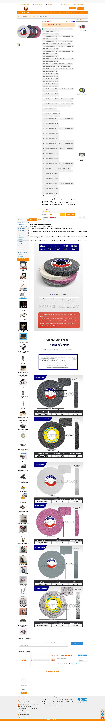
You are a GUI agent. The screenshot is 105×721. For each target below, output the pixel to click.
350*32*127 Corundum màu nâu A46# (50, 175)
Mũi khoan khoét (21, 241)
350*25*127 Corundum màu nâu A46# (50, 153)
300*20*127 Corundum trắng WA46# (50, 36)
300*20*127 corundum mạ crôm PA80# (50, 48)
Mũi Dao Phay (20, 245)
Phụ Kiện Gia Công (27, 16)
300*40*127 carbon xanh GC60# (49, 106)
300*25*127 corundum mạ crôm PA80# (50, 61)
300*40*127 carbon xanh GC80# (64, 106)
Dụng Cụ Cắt (20, 222)
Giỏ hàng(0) (79, 1)
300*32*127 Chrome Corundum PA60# (50, 76)
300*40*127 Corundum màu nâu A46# (50, 81)
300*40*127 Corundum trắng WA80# (50, 91)
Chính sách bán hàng (58, 12)
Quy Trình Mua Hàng (65, 4)
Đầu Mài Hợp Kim (21, 247)
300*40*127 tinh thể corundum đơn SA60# (51, 113)
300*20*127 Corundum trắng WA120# (50, 41)
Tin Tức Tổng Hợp (69, 701)
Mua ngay (62, 214)
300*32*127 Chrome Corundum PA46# (50, 73)
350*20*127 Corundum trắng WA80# (66, 146)
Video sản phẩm (78, 12)
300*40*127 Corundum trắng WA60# (66, 88)
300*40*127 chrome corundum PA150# (50, 103)
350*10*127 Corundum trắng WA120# (50, 126)
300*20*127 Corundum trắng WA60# (66, 36)
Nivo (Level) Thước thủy (22, 252)
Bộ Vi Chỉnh (20, 254)
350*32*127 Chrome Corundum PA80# (50, 193)
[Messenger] (102, 711)
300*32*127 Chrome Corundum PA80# (50, 78)
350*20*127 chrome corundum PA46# (50, 148)
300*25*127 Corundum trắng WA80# (50, 53)
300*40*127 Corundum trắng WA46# (50, 88)
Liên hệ (50, 12)
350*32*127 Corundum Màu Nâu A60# (50, 178)
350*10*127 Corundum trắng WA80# (50, 121)
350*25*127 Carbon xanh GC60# (49, 168)
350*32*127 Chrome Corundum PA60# (50, 190)
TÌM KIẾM (72, 7)
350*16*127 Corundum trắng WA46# (50, 141)
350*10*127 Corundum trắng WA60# (66, 118)
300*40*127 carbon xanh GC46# (66, 103)
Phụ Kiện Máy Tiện (21, 230)
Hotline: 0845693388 (25, 1)
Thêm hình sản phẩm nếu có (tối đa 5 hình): (68, 663)
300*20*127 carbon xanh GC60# (49, 43)
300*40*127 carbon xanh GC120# (49, 108)
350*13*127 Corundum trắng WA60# (66, 128)
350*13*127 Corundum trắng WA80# (50, 131)
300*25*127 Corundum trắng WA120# (50, 56)
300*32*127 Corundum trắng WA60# (66, 68)
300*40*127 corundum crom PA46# (66, 98)
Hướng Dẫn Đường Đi (79, 4)
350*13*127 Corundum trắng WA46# (50, 128)
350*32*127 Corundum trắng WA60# (66, 183)
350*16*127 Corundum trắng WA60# (66, 141)
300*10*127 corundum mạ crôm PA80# (50, 31)
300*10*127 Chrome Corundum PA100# (51, 33)
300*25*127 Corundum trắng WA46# (50, 51)
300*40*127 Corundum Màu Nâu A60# (50, 83)
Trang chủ (19, 16)
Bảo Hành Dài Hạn (38, 4)
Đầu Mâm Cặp (20, 250)
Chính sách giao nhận (58, 701)
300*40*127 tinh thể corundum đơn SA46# (51, 111)
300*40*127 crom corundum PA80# (65, 101)
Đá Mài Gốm (35, 16)
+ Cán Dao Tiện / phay (22, 224)
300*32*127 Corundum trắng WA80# (50, 71)
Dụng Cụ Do (20, 235)
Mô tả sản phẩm (33, 219)
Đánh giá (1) (41, 219)
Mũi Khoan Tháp (21, 237)
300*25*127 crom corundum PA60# (66, 58)
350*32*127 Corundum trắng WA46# (50, 183)
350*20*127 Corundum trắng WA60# (50, 146)
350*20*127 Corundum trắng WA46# (66, 143)
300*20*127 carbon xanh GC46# (66, 41)
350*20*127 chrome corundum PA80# (50, 151)
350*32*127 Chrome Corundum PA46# (50, 188)
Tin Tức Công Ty (69, 699)
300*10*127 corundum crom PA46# (50, 28)
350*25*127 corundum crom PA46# (50, 170)
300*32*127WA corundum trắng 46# (50, 68)
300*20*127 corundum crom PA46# (50, 46)
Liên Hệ (85, 1)
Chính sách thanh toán (58, 699)
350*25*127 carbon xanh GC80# (64, 168)
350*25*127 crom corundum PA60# (65, 170)
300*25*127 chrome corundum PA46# (50, 58)
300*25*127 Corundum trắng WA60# (66, 51)
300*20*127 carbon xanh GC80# (64, 43)
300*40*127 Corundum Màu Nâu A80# (50, 86)
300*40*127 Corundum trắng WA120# (50, 96)
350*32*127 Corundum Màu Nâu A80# (50, 180)
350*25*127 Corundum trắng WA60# (66, 163)
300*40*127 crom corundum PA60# (50, 101)
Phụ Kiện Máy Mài (21, 228)
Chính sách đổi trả (57, 703)
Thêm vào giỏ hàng (70, 214)
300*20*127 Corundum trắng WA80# (50, 38)
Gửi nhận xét (82, 655)
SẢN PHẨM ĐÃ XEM (52, 671)
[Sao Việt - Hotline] (102, 714)
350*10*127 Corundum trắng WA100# (50, 123)
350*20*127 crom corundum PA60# (66, 148)
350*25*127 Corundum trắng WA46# (50, 163)
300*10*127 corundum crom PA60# (65, 28)
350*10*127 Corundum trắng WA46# (50, 118)
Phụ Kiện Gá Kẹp (21, 232)
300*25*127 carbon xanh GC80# (64, 66)
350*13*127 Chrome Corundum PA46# (50, 133)
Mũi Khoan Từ (20, 239)
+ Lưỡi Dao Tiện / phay (22, 226)
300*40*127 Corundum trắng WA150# (50, 98)
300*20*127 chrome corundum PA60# (66, 46)
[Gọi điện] (102, 718)
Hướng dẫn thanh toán (46, 703)
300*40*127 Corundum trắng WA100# (50, 93)
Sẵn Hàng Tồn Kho (51, 4)
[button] (39, 31)
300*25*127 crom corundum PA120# (50, 63)
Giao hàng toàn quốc (24, 4)
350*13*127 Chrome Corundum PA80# (50, 138)
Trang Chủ (38, 12)
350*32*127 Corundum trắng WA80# (50, 185)
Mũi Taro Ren (20, 243)
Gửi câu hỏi (77, 643)
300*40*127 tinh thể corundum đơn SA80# (51, 116)
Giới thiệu (45, 12)
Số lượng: (44, 214)
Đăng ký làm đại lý (69, 12)
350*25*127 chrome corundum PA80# (50, 173)
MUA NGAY (24, 692)
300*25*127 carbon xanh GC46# (65, 63)
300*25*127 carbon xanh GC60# (49, 66)
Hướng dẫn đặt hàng (46, 704)
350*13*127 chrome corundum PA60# (50, 136)
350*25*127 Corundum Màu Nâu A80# (50, 158)
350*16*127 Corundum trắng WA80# (50, 143)
